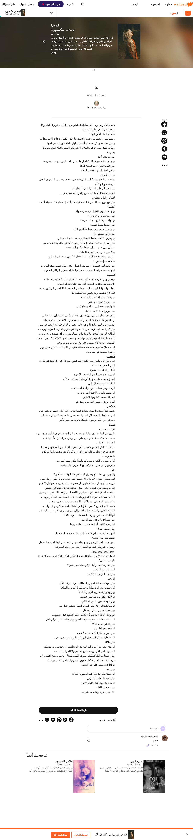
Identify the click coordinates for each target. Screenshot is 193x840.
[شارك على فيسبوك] (164, 124)
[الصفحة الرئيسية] (183, 4)
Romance (55, 34)
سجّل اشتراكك (60, 834)
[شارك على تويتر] (164, 133)
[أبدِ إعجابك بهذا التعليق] (89, 741)
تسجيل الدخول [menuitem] (27, 4)
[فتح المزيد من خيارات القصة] (164, 165)
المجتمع (156, 4)
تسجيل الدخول (81, 834)
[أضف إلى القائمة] (188, 13)
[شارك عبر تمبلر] (164, 149)
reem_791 (92, 107)
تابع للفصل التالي (78, 710)
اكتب (70, 4)
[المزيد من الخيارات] (88, 737)
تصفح (169, 4)
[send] (162, 728)
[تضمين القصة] (164, 157)
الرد (147, 745)
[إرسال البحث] (82, 4)
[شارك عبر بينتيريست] (164, 141)
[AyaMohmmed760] (165, 738)
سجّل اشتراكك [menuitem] (9, 4)
